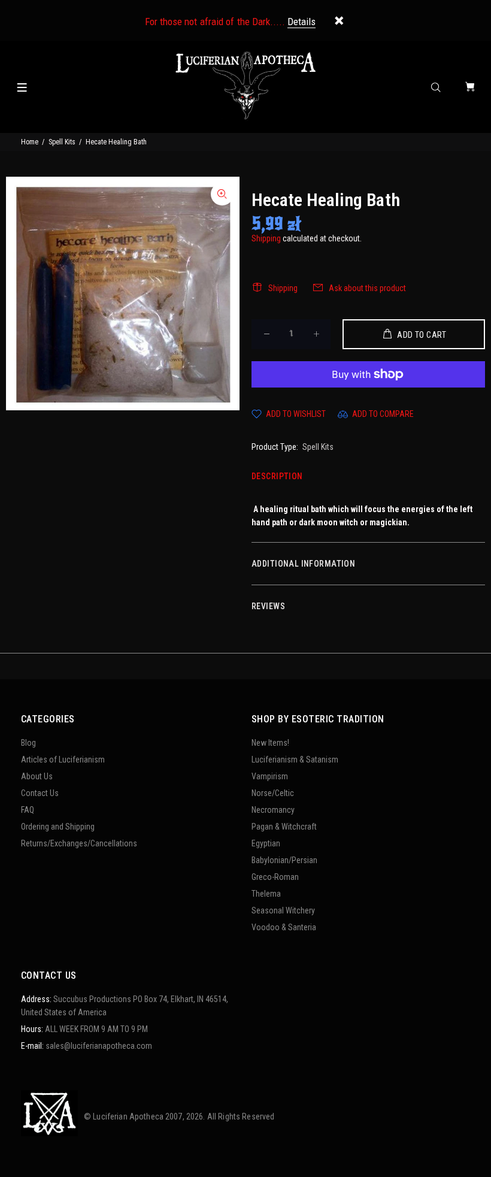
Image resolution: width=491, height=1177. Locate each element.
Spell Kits (62, 142)
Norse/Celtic (272, 793)
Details (301, 22)
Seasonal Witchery (283, 910)
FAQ (27, 810)
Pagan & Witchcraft (284, 826)
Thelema (266, 893)
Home (29, 142)
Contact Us (40, 793)
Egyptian (265, 843)
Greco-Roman (275, 877)
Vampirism (269, 776)
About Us (37, 776)
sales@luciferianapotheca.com (99, 1046)
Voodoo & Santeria (283, 927)
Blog (28, 743)
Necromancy (273, 810)
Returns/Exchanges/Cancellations (79, 843)
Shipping (266, 238)
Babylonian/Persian (284, 860)
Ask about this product (367, 288)
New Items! (270, 743)
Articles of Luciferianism (63, 759)
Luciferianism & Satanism (294, 759)
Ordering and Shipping (58, 826)
